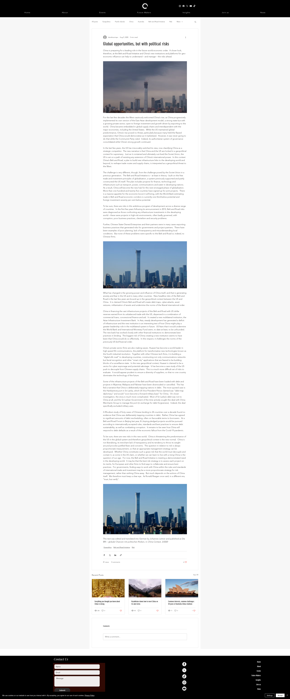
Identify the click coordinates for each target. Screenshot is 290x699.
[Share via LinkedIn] (115, 555)
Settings (270, 695)
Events (259, 671)
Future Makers (256, 675)
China (131, 22)
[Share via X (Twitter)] (110, 555)
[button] (195, 22)
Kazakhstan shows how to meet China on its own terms (144, 602)
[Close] (287, 695)
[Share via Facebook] (104, 555)
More (178, 22)
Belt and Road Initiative (157, 22)
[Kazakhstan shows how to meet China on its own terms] (145, 588)
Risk (170, 22)
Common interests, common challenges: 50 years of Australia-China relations (181, 602)
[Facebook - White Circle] (184, 664)
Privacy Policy (89, 695)
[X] (184, 670)
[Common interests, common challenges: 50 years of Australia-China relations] (181, 588)
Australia (141, 22)
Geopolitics (106, 22)
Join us (258, 684)
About (259, 666)
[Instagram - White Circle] (184, 682)
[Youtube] (184, 689)
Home (259, 662)
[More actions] (185, 37)
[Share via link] (121, 555)
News (259, 689)
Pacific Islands (120, 22)
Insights (258, 680)
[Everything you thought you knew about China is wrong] (108, 588)
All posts (95, 22)
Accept (280, 695)
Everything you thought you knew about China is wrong (107, 602)
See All (195, 575)
